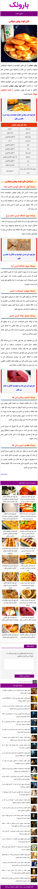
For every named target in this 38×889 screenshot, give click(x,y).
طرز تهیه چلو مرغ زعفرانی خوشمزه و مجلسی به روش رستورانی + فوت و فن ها (27, 499)
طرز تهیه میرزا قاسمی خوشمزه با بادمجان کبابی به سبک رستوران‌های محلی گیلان (28, 533)
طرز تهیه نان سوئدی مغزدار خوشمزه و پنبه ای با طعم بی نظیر (28, 568)
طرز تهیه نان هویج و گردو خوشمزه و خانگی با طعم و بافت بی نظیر (10, 533)
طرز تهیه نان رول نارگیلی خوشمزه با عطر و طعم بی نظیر (10, 618)
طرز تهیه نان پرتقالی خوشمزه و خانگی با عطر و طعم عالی (28, 636)
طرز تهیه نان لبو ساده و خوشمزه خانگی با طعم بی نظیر (28, 618)
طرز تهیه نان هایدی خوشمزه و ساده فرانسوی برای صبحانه (10, 636)
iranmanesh (4, 474)
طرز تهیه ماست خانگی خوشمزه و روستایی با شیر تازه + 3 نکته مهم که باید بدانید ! (10, 516)
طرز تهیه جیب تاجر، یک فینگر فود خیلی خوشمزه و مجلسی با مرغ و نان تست (28, 516)
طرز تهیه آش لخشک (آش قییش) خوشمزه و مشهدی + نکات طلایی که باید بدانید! (10, 499)
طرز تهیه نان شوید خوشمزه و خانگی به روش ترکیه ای (10, 601)
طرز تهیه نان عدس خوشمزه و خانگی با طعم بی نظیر (10, 567)
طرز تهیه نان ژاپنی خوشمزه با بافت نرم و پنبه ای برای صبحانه (28, 551)
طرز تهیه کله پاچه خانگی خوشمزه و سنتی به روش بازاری (10, 585)
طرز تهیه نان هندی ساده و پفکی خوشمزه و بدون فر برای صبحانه (28, 602)
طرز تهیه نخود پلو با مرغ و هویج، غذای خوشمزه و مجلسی (28, 585)
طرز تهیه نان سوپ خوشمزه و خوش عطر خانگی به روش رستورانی (10, 551)
